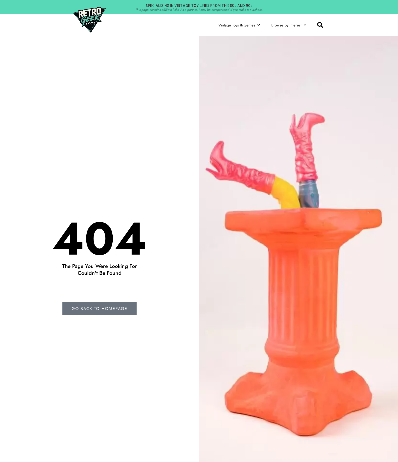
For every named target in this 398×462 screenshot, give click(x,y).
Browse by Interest (286, 25)
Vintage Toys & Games (236, 25)
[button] (320, 25)
